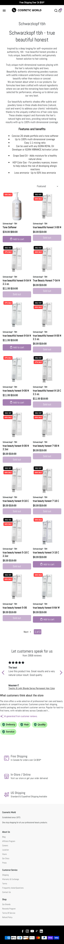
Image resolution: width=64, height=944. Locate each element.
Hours (4, 854)
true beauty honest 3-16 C (46, 552)
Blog (4, 837)
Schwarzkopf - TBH (10, 223)
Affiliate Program (8, 841)
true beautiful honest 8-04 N (17, 335)
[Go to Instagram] (27, 931)
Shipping (5, 875)
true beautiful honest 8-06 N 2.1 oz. (47, 337)
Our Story (5, 858)
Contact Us (6, 892)
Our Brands (6, 904)
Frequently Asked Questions (13, 888)
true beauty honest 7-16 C (46, 501)
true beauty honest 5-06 (15, 607)
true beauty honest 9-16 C (16, 501)
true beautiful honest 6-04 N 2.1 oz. (17, 282)
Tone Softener (10, 227)
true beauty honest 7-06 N (46, 445)
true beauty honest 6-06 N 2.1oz (16, 447)
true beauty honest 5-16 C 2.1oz (16, 554)
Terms (4, 883)
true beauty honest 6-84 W (46, 607)
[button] (4, 673)
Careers (5, 845)
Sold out (47, 237)
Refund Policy (7, 917)
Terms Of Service (8, 913)
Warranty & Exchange (10, 879)
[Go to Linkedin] (41, 931)
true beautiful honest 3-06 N (47, 227)
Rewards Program (9, 908)
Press (4, 863)
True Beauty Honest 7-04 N (46, 280)
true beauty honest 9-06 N (16, 390)
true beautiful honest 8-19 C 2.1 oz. (47, 392)
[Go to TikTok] (36, 931)
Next (26, 631)
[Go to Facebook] (22, 931)
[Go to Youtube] (32, 931)
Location (5, 850)
